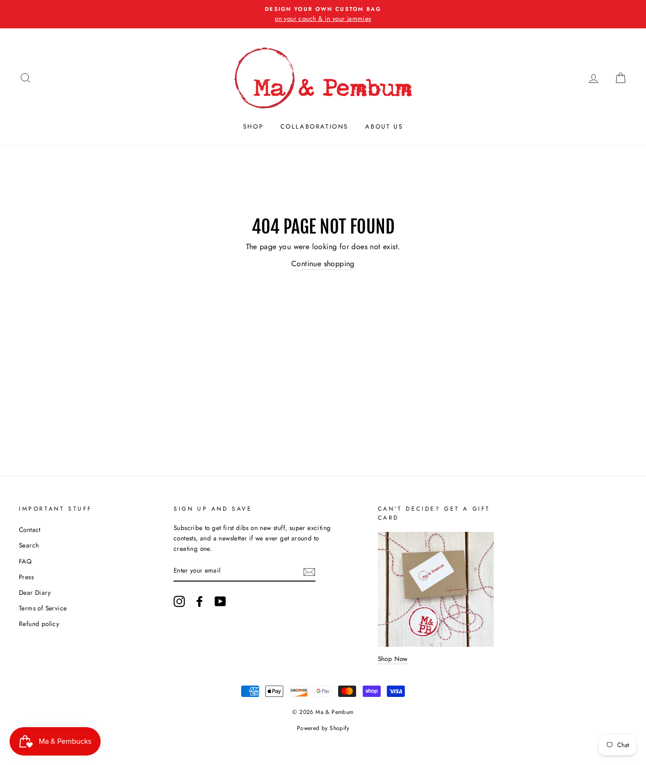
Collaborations (314, 126)
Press (26, 577)
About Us (384, 126)
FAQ (25, 561)
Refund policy (39, 623)
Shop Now (393, 658)
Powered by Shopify (323, 728)
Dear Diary (35, 592)
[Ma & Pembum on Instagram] (179, 601)
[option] (323, 14)
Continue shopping (323, 263)
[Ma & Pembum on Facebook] (199, 601)
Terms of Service (43, 608)
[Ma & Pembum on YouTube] (220, 601)
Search (29, 545)
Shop (253, 126)
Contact (30, 529)
